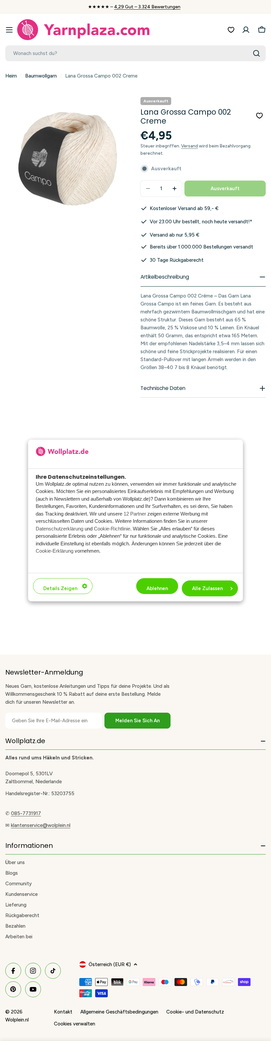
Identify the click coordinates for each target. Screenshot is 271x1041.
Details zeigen (60, 588)
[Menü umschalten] (9, 30)
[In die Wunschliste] (259, 116)
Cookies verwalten (74, 1024)
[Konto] (246, 30)
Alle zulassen (207, 588)
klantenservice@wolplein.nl (40, 825)
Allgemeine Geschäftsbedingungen (119, 1012)
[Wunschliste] (231, 30)
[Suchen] (256, 53)
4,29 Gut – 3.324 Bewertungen (147, 7)
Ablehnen (157, 588)
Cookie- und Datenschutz (195, 1012)
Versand (189, 145)
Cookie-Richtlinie (112, 528)
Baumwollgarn (41, 76)
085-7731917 (26, 813)
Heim (11, 76)
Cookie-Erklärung (54, 551)
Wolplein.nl (17, 1020)
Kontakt (63, 1012)
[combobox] (135, 53)
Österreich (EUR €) (110, 964)
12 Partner (135, 514)
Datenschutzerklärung (59, 528)
